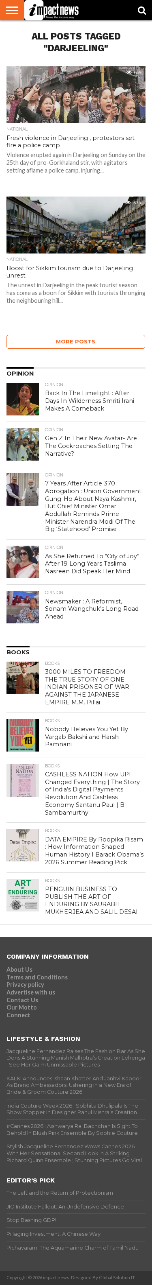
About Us (19, 969)
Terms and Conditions (37, 977)
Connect (18, 1015)
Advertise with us (30, 992)
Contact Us (22, 1000)
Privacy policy (25, 984)
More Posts (75, 342)
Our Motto (21, 1007)
